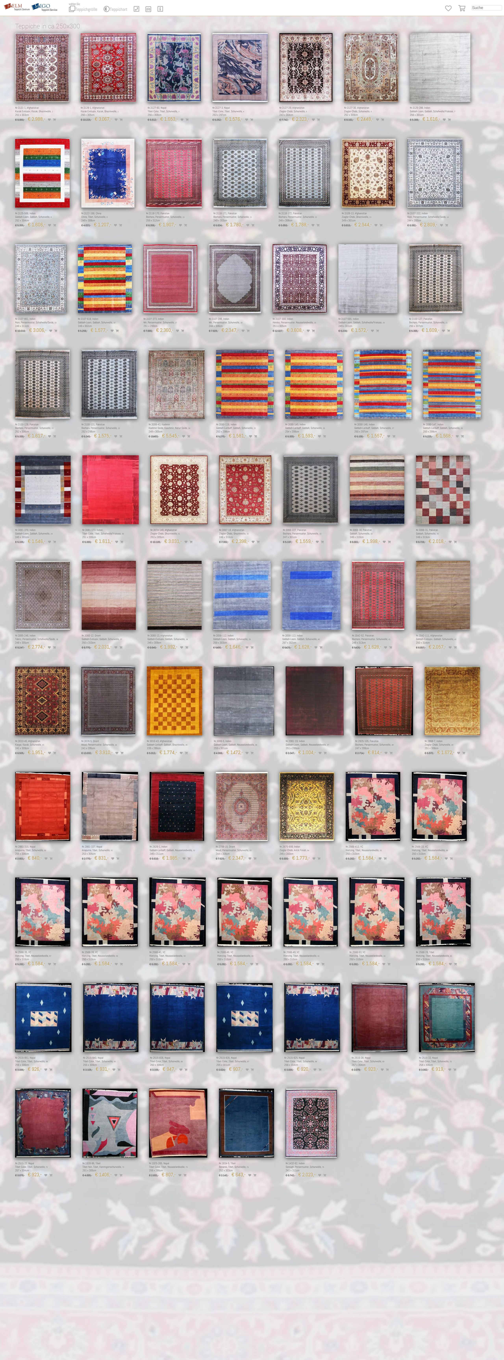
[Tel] (136, 10)
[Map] (148, 10)
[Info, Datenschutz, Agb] (160, 10)
